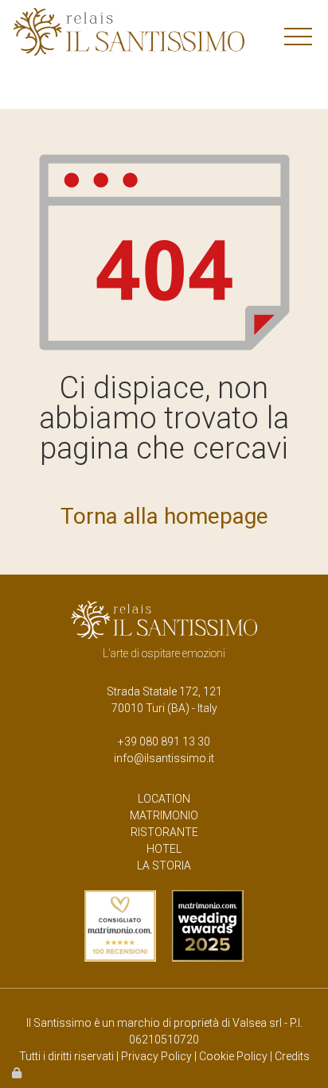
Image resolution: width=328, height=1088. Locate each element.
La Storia (164, 865)
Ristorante (164, 832)
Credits (292, 1056)
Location (164, 798)
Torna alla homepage (164, 516)
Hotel (164, 848)
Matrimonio (164, 815)
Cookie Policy (233, 1056)
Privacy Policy (156, 1056)
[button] (301, 28)
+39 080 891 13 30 (164, 741)
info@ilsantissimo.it (164, 758)
